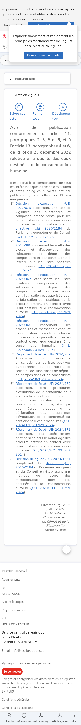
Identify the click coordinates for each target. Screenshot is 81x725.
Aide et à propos (13, 602)
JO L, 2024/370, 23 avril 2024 (43, 423)
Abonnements (11, 579)
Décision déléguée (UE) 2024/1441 (43, 459)
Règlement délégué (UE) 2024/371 (43, 429)
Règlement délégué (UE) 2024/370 (43, 383)
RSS (4, 588)
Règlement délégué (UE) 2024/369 (43, 354)
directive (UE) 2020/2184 (39, 228)
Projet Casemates (14, 610)
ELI (4, 618)
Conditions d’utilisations (17, 708)
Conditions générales (16, 699)
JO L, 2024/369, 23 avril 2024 (40, 379)
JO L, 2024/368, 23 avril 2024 (43, 347)
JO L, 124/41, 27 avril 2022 (38, 236)
